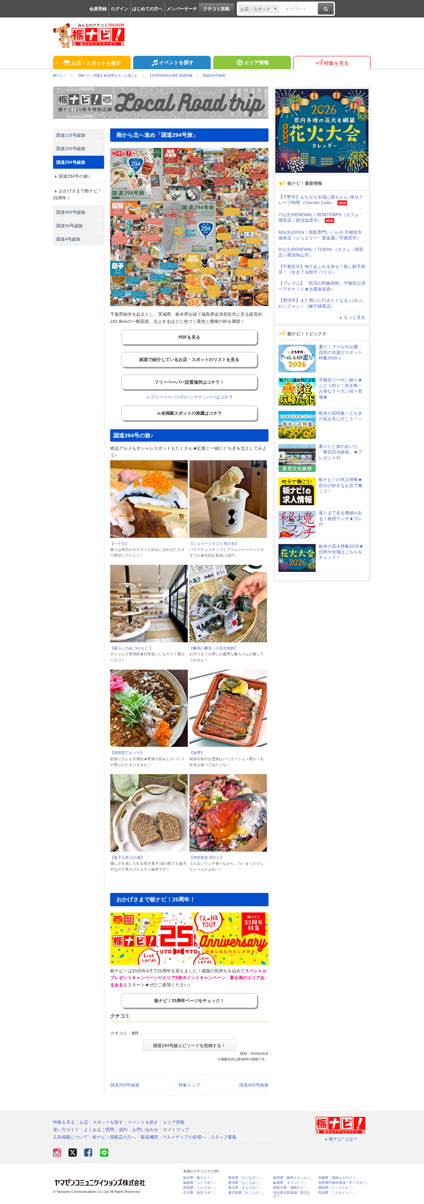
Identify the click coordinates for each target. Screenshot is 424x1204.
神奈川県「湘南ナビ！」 (292, 1187)
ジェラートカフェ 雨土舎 (214, 544)
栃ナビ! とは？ (343, 1138)
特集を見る (336, 63)
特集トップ (189, 1084)
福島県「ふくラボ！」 (200, 1182)
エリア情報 (256, 62)
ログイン (119, 8)
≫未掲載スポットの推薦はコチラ (189, 413)
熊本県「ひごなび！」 (245, 1177)
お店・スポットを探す (96, 63)
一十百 (119, 544)
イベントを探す (176, 62)
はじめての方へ (147, 8)
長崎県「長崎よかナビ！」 (338, 1177)
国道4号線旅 (68, 239)
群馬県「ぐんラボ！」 (200, 1187)
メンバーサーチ (182, 8)
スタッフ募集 (223, 1137)
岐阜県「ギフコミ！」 (290, 1182)
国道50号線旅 (69, 225)
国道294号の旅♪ (74, 176)
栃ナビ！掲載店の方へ (114, 1137)
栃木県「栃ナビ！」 (198, 1177)
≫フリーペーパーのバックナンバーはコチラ (189, 397)
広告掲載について (70, 1137)
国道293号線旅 (124, 1084)
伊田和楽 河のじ (206, 857)
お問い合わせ (145, 1129)
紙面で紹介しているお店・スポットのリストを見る (189, 359)
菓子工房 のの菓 (127, 857)
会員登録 (98, 8)
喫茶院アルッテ (127, 753)
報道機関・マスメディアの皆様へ (173, 1137)
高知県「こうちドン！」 (337, 1192)
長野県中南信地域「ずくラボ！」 (343, 1182)
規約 (123, 1129)
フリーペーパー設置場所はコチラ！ (189, 382)
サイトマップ (176, 1129)
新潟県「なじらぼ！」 (245, 1182)
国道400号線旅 (253, 1084)
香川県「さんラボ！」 (245, 1187)
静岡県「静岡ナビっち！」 (293, 1177)
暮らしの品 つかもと (131, 648)
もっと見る (354, 317)
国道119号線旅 (70, 135)
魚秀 (197, 753)
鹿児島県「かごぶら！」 (247, 1192)
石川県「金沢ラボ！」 (200, 1192)
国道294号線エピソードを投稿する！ (189, 1045)
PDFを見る (189, 337)
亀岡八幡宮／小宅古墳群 (213, 648)
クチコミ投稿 (216, 8)
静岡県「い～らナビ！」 (337, 1187)
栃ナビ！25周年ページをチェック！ (189, 1000)
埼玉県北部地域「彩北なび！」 (292, 1194)
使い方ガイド (66, 1129)
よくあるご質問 (99, 1129)
